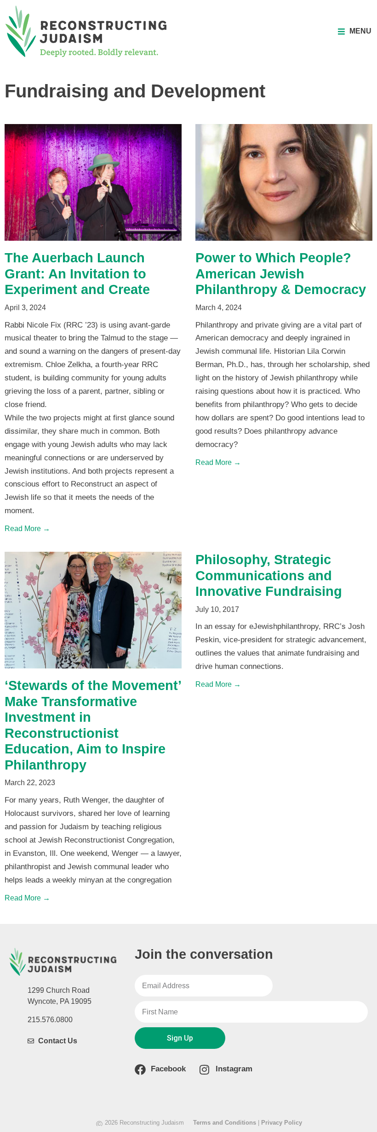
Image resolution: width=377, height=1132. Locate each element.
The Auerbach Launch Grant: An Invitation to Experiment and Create (77, 273)
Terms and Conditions (224, 1122)
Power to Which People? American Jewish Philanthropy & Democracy (280, 273)
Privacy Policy (281, 1122)
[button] (354, 31)
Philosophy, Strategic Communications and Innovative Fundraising (268, 575)
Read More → (27, 528)
